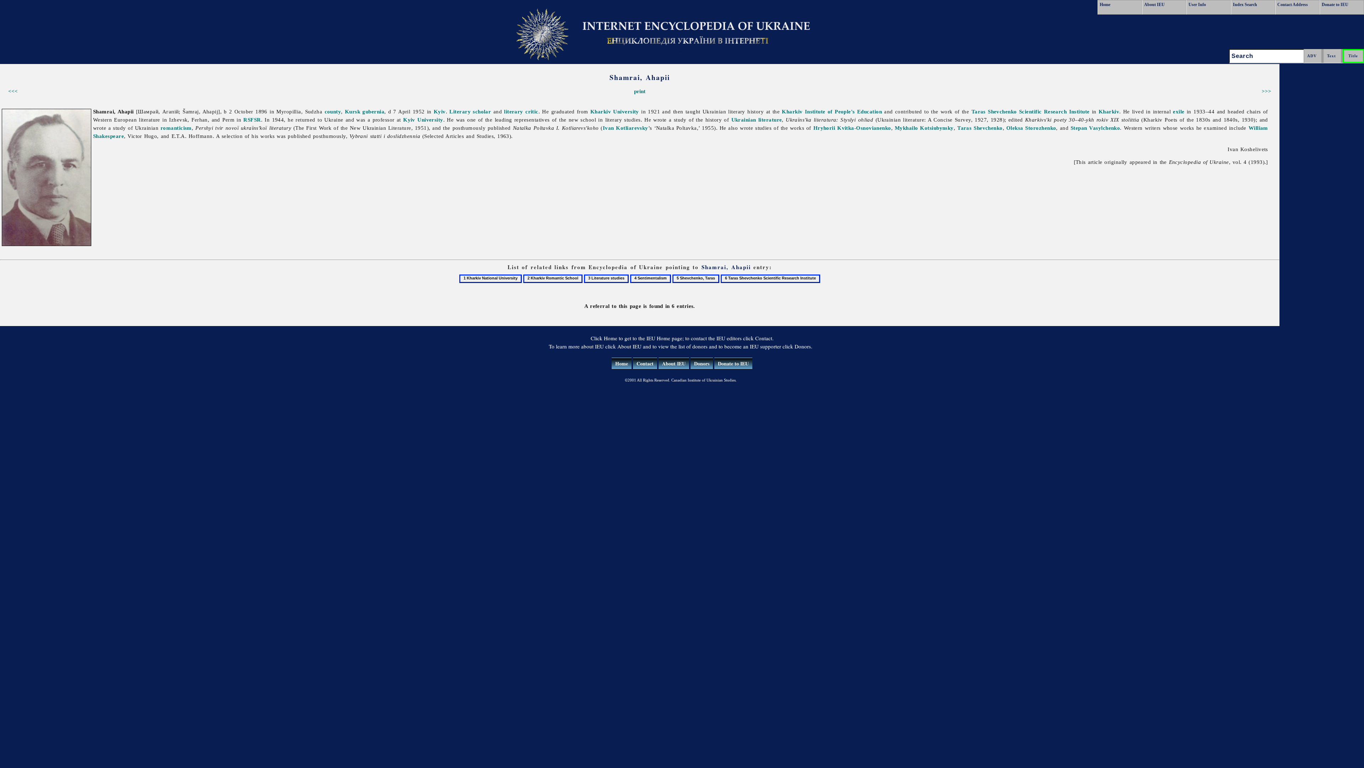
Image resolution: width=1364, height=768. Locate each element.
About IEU (1154, 4)
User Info (1197, 4)
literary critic (521, 111)
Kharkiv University (614, 111)
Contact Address (1292, 4)
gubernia (373, 111)
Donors (701, 363)
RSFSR (252, 120)
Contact (645, 363)
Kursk (352, 111)
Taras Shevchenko (980, 128)
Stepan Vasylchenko (1095, 128)
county (333, 111)
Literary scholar (470, 111)
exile (1178, 111)
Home (1105, 4)
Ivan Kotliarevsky (625, 128)
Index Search (1245, 4)
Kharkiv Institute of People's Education (832, 111)
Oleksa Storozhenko (1031, 128)
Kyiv (440, 111)
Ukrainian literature (756, 120)
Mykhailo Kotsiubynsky (924, 128)
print (639, 91)
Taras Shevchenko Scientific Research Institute (1030, 111)
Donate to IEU (1335, 4)
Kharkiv (1109, 111)
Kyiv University (423, 120)
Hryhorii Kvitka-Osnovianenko (852, 128)
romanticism (176, 128)
